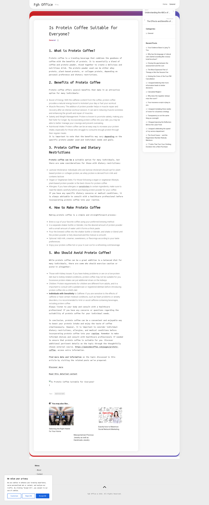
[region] (28, 488)
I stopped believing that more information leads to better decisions (157, 85)
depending (109, 136)
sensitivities (84, 186)
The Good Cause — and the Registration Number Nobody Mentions (156, 137)
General (172, 4)
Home (165, 4)
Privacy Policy (42, 478)
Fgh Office (43, 4)
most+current (59, 393)
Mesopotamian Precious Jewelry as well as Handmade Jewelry (84, 437)
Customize (14, 496)
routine (95, 333)
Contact (40, 474)
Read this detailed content (63, 374)
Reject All (28, 496)
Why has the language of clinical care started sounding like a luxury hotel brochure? (158, 56)
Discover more (56, 367)
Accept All (42, 496)
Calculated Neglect (154, 92)
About (39, 470)
